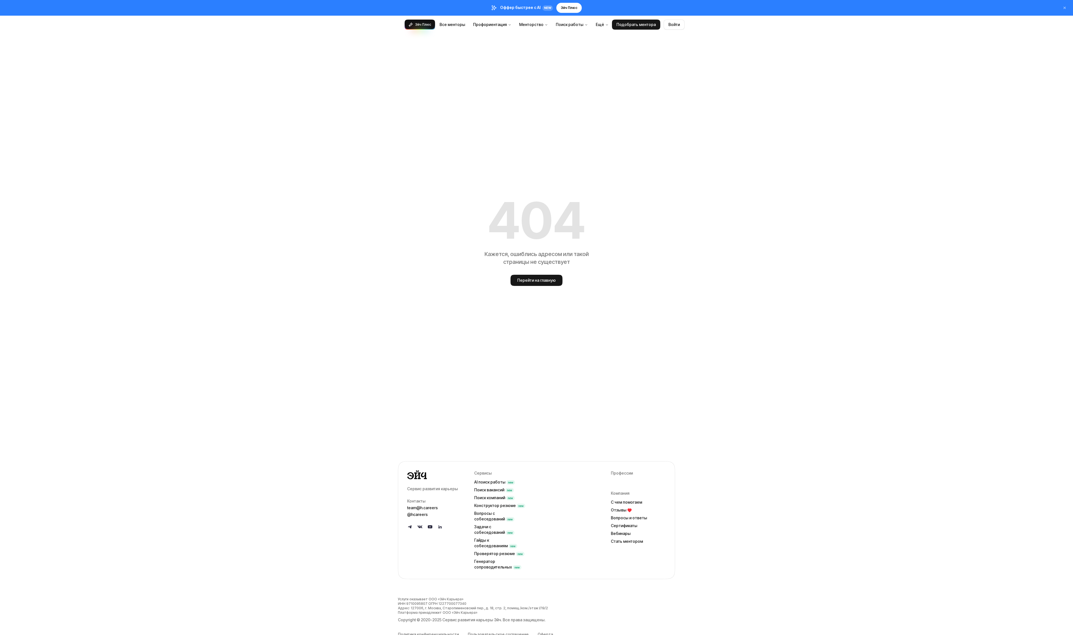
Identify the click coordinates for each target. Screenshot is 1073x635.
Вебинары (621, 533)
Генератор (497, 564)
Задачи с (493, 529)
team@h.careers (422, 507)
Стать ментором (627, 541)
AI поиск (493, 482)
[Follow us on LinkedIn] (440, 527)
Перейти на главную (536, 280)
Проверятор (498, 553)
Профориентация (490, 24)
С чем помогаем (626, 502)
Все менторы (452, 24)
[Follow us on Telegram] (410, 527)
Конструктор (499, 505)
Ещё (600, 24)
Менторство (531, 24)
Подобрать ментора (636, 24)
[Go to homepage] (436, 474)
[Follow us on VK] (420, 527)
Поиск (493, 489)
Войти (674, 24)
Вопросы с (493, 516)
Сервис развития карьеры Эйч (471, 619)
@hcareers (417, 514)
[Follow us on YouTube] (430, 527)
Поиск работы (569, 24)
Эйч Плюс (569, 8)
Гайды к (495, 543)
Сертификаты (624, 525)
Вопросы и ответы (629, 517)
